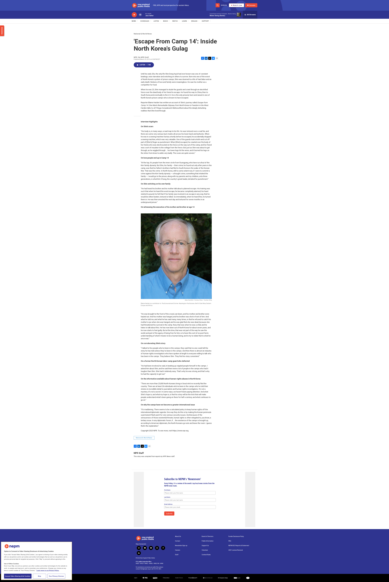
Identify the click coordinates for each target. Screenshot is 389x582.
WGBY (137, 563)
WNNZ (146, 563)
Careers (177, 550)
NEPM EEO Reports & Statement (238, 545)
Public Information (207, 541)
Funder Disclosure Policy (236, 536)
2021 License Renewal (235, 550)
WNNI (161, 563)
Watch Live (237, 5)
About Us (178, 536)
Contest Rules (206, 554)
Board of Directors (207, 536)
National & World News (143, 34)
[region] (36, 561)
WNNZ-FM (156, 563)
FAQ (229, 541)
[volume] (140, 14)
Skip (39, 576)
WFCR (142, 563)
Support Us (205, 545)
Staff (176, 554)
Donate (252, 5)
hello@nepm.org (145, 569)
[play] (134, 15)
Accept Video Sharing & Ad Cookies (17, 576)
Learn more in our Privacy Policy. (47, 570)
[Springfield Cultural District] (248, 578)
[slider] (143, 15)
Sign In (224, 5)
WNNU (151, 563)
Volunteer (205, 550)
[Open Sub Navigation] (137, 21)
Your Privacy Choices (56, 576)
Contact (177, 541)
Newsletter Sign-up (181, 545)
